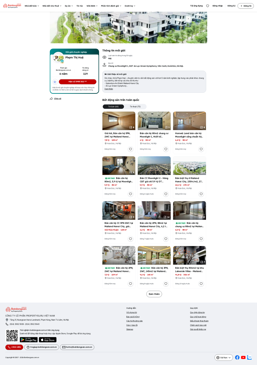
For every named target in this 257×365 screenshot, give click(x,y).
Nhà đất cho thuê (51, 6)
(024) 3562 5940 (32, 324)
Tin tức (79, 6)
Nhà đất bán (31, 6)
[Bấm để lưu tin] (130, 149)
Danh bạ (129, 6)
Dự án (68, 6)
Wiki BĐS (91, 6)
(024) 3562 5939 (17, 324)
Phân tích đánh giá (110, 6)
